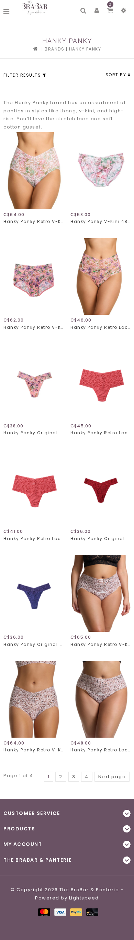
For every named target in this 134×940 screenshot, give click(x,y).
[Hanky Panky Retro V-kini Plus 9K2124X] (100, 593)
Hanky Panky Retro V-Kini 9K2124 (33, 221)
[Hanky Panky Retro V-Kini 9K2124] (33, 170)
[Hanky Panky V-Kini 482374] (100, 170)
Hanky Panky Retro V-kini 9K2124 (33, 327)
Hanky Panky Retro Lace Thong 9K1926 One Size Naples (33, 538)
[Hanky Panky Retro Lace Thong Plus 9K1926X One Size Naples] (100, 382)
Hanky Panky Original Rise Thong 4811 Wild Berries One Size (100, 538)
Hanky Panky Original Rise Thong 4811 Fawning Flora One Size (33, 433)
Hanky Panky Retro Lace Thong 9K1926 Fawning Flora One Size (100, 327)
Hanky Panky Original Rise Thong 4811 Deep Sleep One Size (33, 644)
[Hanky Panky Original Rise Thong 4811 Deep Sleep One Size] (33, 593)
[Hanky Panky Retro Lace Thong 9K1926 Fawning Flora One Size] (100, 276)
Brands (54, 49)
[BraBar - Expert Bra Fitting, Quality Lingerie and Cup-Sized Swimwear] (35, 7)
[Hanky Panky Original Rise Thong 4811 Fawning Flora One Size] (33, 382)
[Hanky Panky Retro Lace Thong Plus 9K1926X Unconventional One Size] (100, 699)
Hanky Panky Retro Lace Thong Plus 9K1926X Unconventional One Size (100, 750)
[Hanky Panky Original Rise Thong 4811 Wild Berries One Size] (100, 487)
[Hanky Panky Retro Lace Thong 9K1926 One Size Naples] (33, 487)
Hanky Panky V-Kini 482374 (100, 221)
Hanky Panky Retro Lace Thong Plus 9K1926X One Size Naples (100, 433)
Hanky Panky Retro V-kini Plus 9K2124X (100, 644)
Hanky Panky (85, 49)
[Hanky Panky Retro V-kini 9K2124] (33, 276)
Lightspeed (84, 898)
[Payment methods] (44, 911)
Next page (112, 776)
